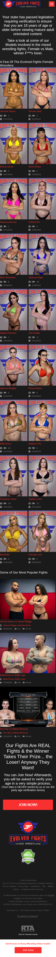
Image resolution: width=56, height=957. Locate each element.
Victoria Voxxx (24, 625)
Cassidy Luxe (35, 554)
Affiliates (51, 886)
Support (16, 889)
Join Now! (28, 805)
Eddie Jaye (20, 679)
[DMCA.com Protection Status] (28, 857)
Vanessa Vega (36, 277)
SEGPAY (51, 895)
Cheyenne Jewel (8, 499)
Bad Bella (4, 554)
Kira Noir (7, 732)
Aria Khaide (34, 333)
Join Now (28, 950)
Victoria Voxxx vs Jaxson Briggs (16, 621)
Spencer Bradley (8, 388)
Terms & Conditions (9, 886)
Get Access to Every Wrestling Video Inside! (28, 943)
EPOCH (18, 898)
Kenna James (7, 166)
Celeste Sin (34, 222)
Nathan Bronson (20, 732)
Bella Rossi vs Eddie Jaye (13, 675)
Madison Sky (35, 443)
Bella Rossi (5, 443)
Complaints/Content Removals (32, 889)
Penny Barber (35, 388)
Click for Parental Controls (28, 934)
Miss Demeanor (8, 277)
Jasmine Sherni (7, 111)
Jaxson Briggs (9, 625)
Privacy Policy (23, 886)
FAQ (44, 886)
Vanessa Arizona (8, 222)
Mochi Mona (35, 166)
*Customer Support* (27, 916)
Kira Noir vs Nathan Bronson (14, 729)
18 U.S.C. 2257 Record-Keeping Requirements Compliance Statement (28, 883)
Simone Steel (35, 111)
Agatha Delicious (8, 333)
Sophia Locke (35, 499)
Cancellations (35, 886)
